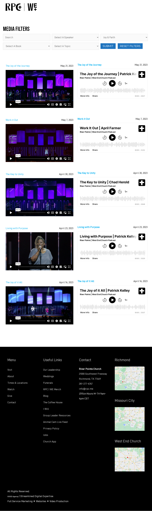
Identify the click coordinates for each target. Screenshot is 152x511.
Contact (11, 402)
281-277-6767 (86, 383)
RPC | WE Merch (52, 389)
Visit (9, 369)
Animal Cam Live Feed (55, 422)
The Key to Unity (15, 174)
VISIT (50, 7)
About (10, 376)
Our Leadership (51, 369)
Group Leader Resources (57, 415)
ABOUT (71, 7)
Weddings (48, 376)
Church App (49, 441)
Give (9, 396)
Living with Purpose (17, 228)
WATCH (121, 7)
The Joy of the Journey (18, 65)
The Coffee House (52, 402)
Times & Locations (17, 382)
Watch (10, 389)
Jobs (45, 435)
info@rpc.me (86, 388)
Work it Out (12, 120)
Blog (45, 396)
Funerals (48, 382)
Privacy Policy (51, 428)
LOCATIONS (95, 7)
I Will (46, 409)
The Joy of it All (14, 282)
